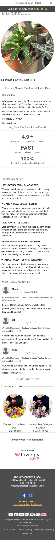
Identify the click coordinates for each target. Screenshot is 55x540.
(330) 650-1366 (27, 482)
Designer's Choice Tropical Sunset (36, 358)
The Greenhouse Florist (28, 3)
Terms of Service (8, 529)
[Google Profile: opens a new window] (31, 495)
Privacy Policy (24, 529)
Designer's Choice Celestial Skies (36, 328)
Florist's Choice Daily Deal (33, 297)
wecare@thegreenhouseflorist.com (27, 485)
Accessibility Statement (42, 529)
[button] (48, 533)
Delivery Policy (27, 533)
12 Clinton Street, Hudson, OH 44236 (27, 479)
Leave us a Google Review (27, 504)
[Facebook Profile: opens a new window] (24, 495)
